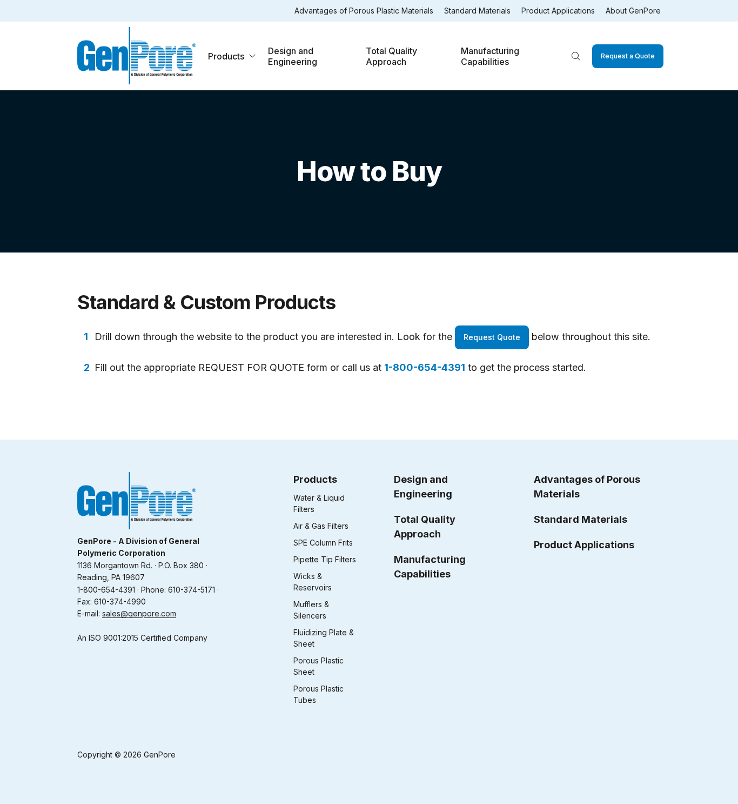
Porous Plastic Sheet (318, 666)
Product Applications (558, 10)
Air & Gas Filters (320, 525)
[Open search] (576, 56)
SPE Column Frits (323, 542)
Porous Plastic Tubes (318, 694)
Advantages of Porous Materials (587, 487)
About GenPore (633, 10)
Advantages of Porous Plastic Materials (363, 10)
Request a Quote (628, 56)
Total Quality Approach (391, 56)
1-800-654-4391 (424, 367)
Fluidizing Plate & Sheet (323, 638)
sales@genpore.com (139, 613)
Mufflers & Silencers (311, 610)
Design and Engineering (292, 56)
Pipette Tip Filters (324, 559)
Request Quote (492, 337)
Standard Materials (477, 10)
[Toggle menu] (252, 56)
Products (226, 56)
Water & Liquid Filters (319, 503)
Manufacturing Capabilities (490, 56)
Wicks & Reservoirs (312, 582)
